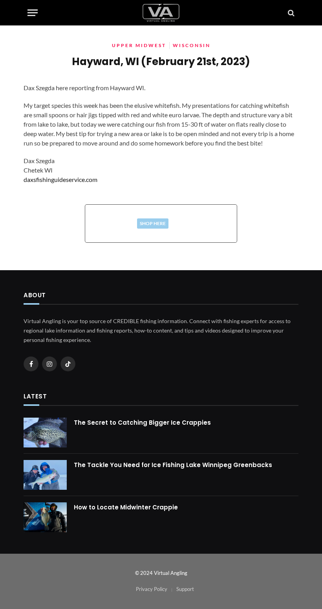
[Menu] (32, 13)
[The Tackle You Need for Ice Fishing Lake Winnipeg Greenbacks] (45, 475)
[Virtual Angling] (161, 12)
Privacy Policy (151, 589)
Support (185, 589)
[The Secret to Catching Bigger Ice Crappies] (45, 432)
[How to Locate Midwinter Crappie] (45, 517)
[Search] (290, 13)
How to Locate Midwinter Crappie (126, 507)
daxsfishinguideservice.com (60, 179)
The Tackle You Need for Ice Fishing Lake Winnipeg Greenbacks (173, 465)
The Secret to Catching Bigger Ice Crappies (142, 422)
